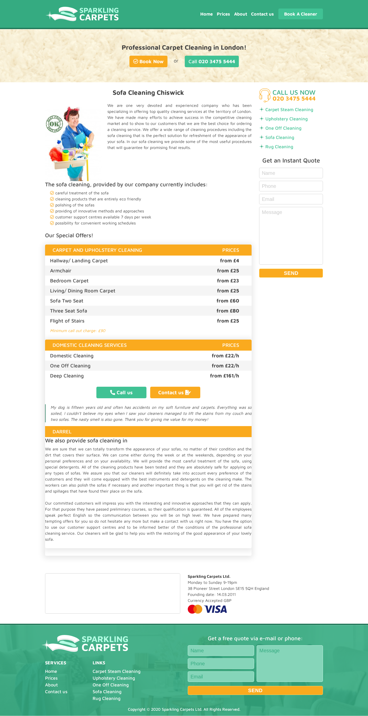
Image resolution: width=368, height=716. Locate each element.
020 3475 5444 (212, 61)
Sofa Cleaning (279, 137)
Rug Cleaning (279, 146)
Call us (125, 392)
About (240, 14)
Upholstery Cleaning (286, 118)
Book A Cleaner (300, 14)
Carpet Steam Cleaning (289, 109)
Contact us (262, 14)
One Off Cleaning (283, 128)
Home (206, 14)
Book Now (151, 61)
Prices (223, 14)
